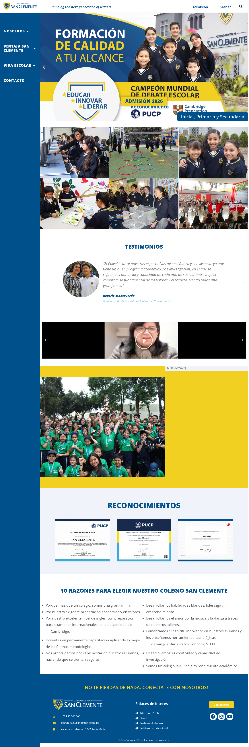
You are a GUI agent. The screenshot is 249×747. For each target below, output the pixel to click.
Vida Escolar (17, 65)
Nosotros (14, 31)
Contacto (14, 80)
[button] (241, 6)
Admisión (200, 7)
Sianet (225, 7)
